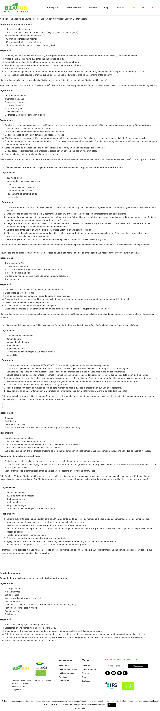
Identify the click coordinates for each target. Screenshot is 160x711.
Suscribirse (138, 666)
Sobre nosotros (74, 7)
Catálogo (51, 7)
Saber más (80, 708)
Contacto (86, 681)
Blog (106, 7)
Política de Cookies (67, 673)
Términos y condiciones (63, 678)
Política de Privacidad (68, 669)
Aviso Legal (63, 665)
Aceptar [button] (112, 705)
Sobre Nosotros (89, 669)
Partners (93, 7)
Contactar (120, 7)
